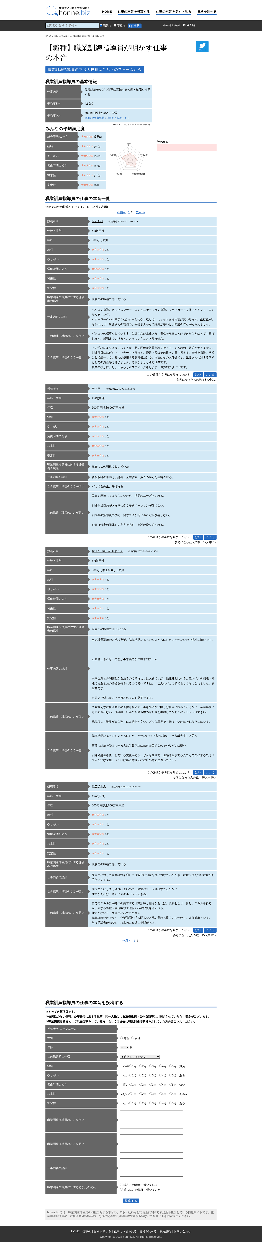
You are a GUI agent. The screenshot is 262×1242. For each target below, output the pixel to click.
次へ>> (140, 212)
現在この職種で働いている (141, 1184)
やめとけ (97, 221)
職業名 (107, 25)
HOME (107, 11)
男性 (126, 1038)
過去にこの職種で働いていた (142, 1189)
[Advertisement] (187, 110)
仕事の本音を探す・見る (173, 11)
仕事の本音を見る (125, 1231)
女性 (137, 1038)
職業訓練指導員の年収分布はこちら (107, 117)
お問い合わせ (182, 1231)
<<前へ (121, 212)
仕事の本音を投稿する (134, 11)
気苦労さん (99, 786)
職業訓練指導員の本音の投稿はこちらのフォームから (95, 69)
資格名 (121, 25)
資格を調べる (207, 11)
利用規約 (165, 1231)
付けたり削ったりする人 (107, 551)
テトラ (96, 388)
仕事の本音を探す (61, 36)
